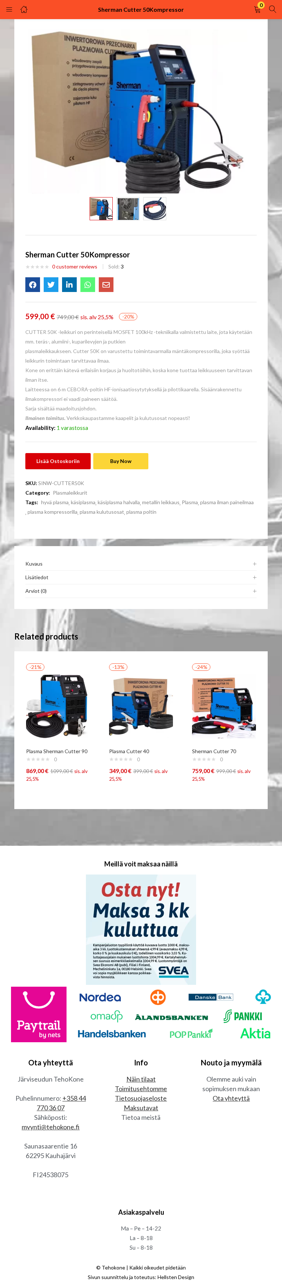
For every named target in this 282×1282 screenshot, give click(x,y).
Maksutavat (141, 1108)
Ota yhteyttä (231, 1098)
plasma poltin (141, 512)
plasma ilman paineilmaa (227, 502)
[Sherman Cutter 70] (224, 706)
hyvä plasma (55, 502)
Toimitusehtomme (141, 1089)
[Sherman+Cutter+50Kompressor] (51, 284)
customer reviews (74, 266)
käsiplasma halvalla (119, 502)
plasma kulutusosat (102, 512)
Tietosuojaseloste (141, 1098)
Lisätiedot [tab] (36, 577)
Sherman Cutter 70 (214, 751)
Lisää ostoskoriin (58, 461)
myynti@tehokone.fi (51, 1127)
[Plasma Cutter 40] (141, 706)
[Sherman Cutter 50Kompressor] (32, 284)
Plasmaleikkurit (70, 492)
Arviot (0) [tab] (36, 591)
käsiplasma (83, 502)
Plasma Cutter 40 (129, 751)
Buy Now (120, 461)
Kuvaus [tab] (34, 563)
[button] (257, 9)
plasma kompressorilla (52, 512)
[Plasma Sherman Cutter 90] (58, 706)
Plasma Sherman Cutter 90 (56, 751)
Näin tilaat (141, 1079)
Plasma (190, 502)
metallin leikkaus (161, 502)
